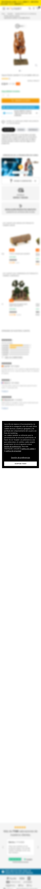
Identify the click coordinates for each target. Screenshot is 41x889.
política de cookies (28, 449)
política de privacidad (13, 451)
